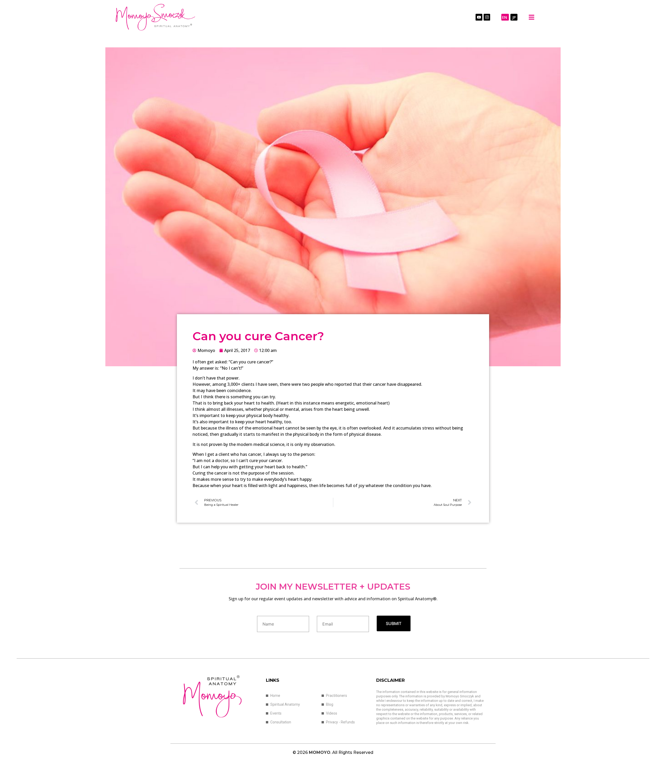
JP (514, 17)
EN (504, 17)
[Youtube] (479, 17)
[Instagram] (487, 17)
